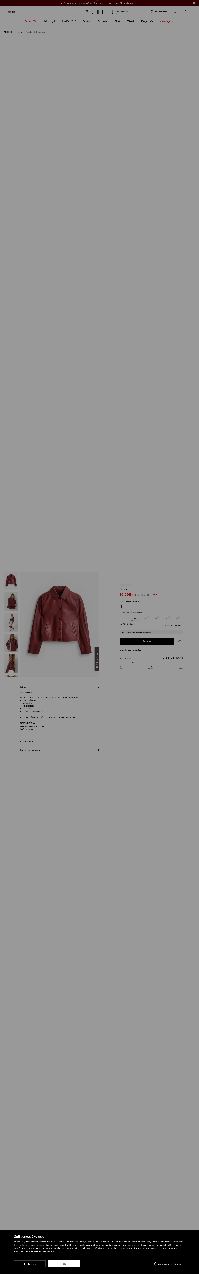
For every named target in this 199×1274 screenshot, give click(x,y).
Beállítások (30, 1263)
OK (64, 1263)
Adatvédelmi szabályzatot (42, 1251)
